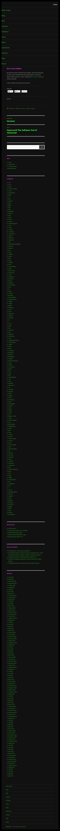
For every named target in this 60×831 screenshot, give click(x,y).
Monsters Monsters (13, 361)
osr (9, 387)
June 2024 (10, 602)
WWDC (10, 508)
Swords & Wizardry (13, 469)
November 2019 (12, 712)
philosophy (11, 399)
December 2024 (12, 595)
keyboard (10, 334)
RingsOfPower (11, 426)
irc (9, 322)
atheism (10, 201)
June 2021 (10, 673)
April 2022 (10, 653)
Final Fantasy (11, 285)
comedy (10, 229)
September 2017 (12, 765)
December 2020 (12, 686)
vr (8, 488)
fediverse (10, 283)
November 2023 (12, 614)
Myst (9, 375)
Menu (55, 4)
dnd (9, 250)
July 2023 (10, 622)
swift (9, 467)
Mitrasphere (11, 356)
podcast (10, 406)
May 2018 (10, 749)
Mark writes (6, 10)
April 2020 (11, 702)
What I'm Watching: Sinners (15, 532)
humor (10, 311)
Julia (9, 332)
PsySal (10, 551)
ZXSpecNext (11, 514)
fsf (9, 289)
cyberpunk (11, 240)
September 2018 (12, 741)
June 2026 (10, 577)
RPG (3, 21)
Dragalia (10, 254)
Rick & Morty (11, 424)
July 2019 (10, 720)
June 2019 (10, 722)
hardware (10, 307)
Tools (4, 37)
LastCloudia (11, 336)
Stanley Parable (12, 449)
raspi (9, 414)
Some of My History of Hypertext (22, 551)
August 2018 (11, 743)
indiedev (10, 315)
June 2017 (10, 772)
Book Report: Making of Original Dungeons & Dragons (27, 555)
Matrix (9, 346)
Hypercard (11, 313)
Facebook (10, 279)
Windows (10, 502)
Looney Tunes (11, 342)
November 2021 (12, 663)
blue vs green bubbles (36, 77)
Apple (27, 108)
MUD (9, 371)
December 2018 (12, 735)
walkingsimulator (12, 492)
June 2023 (10, 624)
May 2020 (10, 700)
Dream (10, 256)
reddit (9, 418)
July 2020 (10, 696)
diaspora (10, 248)
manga (10, 344)
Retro (4, 42)
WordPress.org (12, 168)
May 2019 (10, 724)
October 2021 (11, 665)
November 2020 (12, 688)
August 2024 (11, 599)
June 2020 (10, 698)
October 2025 (11, 585)
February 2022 (12, 657)
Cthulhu (10, 236)
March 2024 (11, 606)
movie (10, 363)
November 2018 (12, 737)
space (9, 447)
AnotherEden (11, 193)
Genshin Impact (12, 299)
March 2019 (11, 729)
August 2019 (11, 718)
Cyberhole (5, 48)
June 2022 (10, 649)
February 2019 (12, 731)
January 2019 (11, 733)
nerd (9, 379)
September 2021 (12, 667)
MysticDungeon (12, 377)
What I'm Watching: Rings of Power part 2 (26, 557)
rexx (9, 422)
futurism (10, 293)
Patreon (5, 53)
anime (10, 191)
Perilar (10, 397)
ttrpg (9, 475)
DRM (9, 258)
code (9, 225)
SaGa (9, 432)
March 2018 (11, 753)
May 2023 (10, 626)
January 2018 (11, 757)
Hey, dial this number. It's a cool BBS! (17, 530)
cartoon (10, 221)
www (9, 510)
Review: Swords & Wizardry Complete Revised (27, 563)
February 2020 (12, 706)
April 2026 (10, 579)
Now (3, 58)
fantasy (10, 281)
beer (9, 209)
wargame (10, 496)
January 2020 (11, 708)
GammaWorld (12, 297)
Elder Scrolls (11, 270)
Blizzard (10, 213)
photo (9, 401)
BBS (9, 207)
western (10, 500)
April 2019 (10, 726)
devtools (10, 246)
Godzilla (10, 301)
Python (10, 410)
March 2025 (11, 593)
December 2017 (12, 759)
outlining (10, 389)
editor (9, 268)
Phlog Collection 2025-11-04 (15, 536)
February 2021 (12, 681)
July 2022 (10, 647)
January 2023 (11, 634)
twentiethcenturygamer (14, 559)
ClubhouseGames (12, 223)
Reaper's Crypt (12, 416)
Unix (9, 481)
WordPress (11, 504)
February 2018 (12, 755)
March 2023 (11, 630)
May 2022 (10, 651)
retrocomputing (12, 420)
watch (9, 498)
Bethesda (10, 211)
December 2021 (12, 661)
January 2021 (11, 683)
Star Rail (10, 453)
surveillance (11, 465)
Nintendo (10, 383)
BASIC (9, 205)
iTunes (10, 324)
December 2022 (12, 636)
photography (11, 404)
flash (9, 287)
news (9, 381)
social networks (12, 444)
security (10, 440)
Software (5, 32)
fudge (9, 291)
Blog (3, 16)
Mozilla (10, 365)
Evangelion (11, 277)
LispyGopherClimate (13, 340)
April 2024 (10, 604)
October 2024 (11, 597)
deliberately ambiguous (14, 244)
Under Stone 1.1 (12, 528)
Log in (9, 162)
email (9, 274)
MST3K (10, 369)
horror (10, 309)
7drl (9, 182)
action (10, 186)
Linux (9, 338)
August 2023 (11, 620)
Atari (9, 199)
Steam (10, 459)
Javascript (10, 330)
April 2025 (10, 591)
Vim (9, 485)
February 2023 (12, 632)
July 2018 (10, 745)
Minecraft (10, 352)
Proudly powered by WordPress (19, 826)
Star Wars (10, 457)
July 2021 (10, 671)
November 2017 (12, 761)
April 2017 (10, 776)
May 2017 (10, 774)
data (9, 242)
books (9, 219)
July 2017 (10, 770)
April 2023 (10, 628)
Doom (9, 252)
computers (11, 231)
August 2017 (11, 767)
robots (10, 428)
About (4, 64)
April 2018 (10, 751)
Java (9, 328)
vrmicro (10, 490)
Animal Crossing (12, 188)
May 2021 (10, 675)
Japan (9, 326)
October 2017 (11, 763)
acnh (9, 184)
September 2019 (12, 716)
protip (9, 408)
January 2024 (11, 610)
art (9, 197)
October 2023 (11, 616)
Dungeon (10, 262)
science (10, 436)
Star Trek (10, 455)
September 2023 (12, 618)
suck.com (10, 461)
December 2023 (12, 612)
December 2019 (12, 710)
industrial (10, 318)
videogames (11, 483)
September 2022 (12, 643)
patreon (10, 395)
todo (9, 471)
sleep (9, 442)
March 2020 (11, 704)
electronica (11, 272)
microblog (32, 108)
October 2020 (11, 690)
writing (10, 506)
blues (9, 217)
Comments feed (12, 166)
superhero (11, 463)
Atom (9, 203)
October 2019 (11, 714)
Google (10, 303)
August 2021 (11, 669)
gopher (10, 305)
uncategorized (12, 479)
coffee (10, 227)
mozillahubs (11, 367)
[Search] (41, 147)
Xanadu (10, 512)
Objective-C (11, 385)
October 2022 (11, 640)
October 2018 (11, 739)
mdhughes (11, 108)
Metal (9, 348)
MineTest (10, 354)
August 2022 (11, 645)
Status (23, 108)
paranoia (10, 391)
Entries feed (11, 164)
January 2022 (11, 659)
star (9, 451)
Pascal (10, 393)
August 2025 (11, 587)
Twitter (10, 477)
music (9, 373)
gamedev (10, 295)
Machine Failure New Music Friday (17, 534)
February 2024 (12, 608)
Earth (9, 264)
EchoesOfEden (12, 266)
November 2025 (12, 583)
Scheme (5, 26)
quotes (10, 412)
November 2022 (12, 638)
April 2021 (10, 677)
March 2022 (11, 655)
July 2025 (10, 589)
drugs (9, 260)
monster (10, 358)
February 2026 (12, 581)
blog (9, 215)
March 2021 (11, 679)
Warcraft (10, 494)
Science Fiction (12, 438)
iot (9, 320)
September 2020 (12, 692)
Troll (9, 473)
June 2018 (10, 747)
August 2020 (11, 694)
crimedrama (11, 234)
